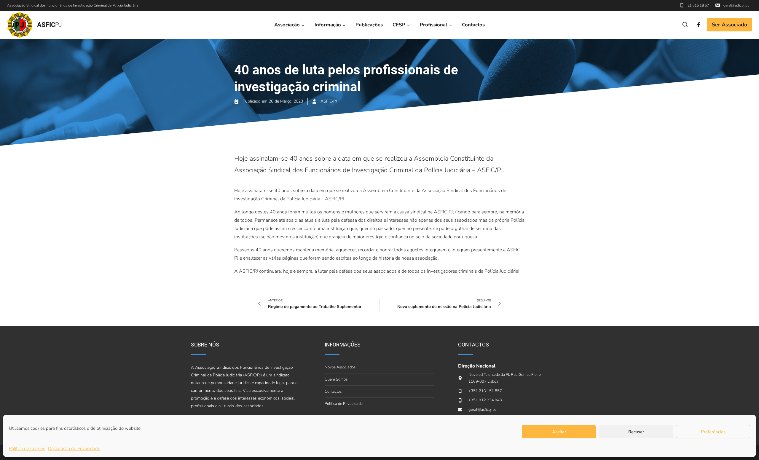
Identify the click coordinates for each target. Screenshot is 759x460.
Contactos (473, 24)
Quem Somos (336, 379)
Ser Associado (729, 24)
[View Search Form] (685, 25)
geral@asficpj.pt (736, 5)
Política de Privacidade (344, 403)
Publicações (369, 24)
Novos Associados (340, 367)
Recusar (636, 432)
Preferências (713, 432)
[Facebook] (698, 24)
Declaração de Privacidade (74, 448)
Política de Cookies (27, 448)
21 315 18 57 (698, 5)
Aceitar (559, 432)
